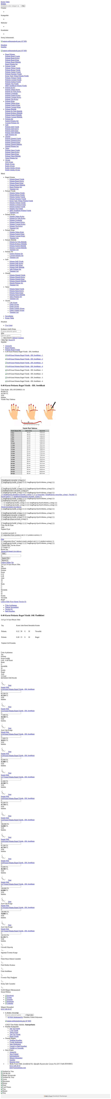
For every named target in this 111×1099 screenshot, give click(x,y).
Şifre (2, 333)
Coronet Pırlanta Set (12, 123)
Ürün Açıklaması (11, 605)
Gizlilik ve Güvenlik (17, 1048)
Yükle (3, 553)
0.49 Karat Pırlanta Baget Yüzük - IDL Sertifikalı (17, 841)
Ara (23, 6)
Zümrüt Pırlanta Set (12, 146)
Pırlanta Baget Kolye (12, 58)
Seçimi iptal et (6, 496)
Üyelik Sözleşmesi (16, 1042)
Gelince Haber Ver (7, 562)
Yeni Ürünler (14, 1054)
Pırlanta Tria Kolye (11, 99)
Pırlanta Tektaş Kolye (12, 90)
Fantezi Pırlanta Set (11, 121)
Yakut (7, 148)
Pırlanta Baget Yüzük (12, 56)
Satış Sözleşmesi (15, 1044)
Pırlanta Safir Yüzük (12, 127)
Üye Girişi (8, 325)
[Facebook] (9, 996)
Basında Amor (14, 1062)
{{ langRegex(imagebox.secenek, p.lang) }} (26, 496)
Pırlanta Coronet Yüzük (13, 80)
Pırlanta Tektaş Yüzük (12, 68)
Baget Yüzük (14, 1036)
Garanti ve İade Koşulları (18, 1046)
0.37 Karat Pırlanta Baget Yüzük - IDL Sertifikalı (17, 777)
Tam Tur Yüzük (15, 1034)
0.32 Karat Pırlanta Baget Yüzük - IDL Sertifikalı (17, 711)
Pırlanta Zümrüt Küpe (12, 142)
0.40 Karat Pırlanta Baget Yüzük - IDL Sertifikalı (17, 798)
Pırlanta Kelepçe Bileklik (13, 113)
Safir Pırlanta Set (11, 135)
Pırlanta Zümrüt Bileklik (13, 144)
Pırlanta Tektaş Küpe (12, 103)
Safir (6, 125)
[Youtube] (9, 999)
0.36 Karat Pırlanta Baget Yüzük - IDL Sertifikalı (17, 689)
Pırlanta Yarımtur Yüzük (13, 74)
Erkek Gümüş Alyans (12, 170)
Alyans (7, 160)
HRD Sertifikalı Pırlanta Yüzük (16, 86)
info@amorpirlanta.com (18, 1068)
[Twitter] (8, 997)
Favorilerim (9, 316)
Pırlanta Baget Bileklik (13, 62)
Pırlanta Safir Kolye (12, 129)
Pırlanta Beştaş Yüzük (12, 70)
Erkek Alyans (10, 164)
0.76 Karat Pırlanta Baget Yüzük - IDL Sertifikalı (17, 907)
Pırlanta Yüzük (10, 66)
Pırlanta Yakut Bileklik (13, 156)
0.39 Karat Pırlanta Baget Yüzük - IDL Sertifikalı (17, 755)
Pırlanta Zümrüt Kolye (13, 140)
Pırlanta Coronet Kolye (13, 97)
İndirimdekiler (14, 1056)
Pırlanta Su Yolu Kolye (13, 91)
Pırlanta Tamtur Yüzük (13, 72)
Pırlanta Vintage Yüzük (13, 78)
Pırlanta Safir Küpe (11, 131)
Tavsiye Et (22, 602)
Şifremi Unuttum (18, 338)
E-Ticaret (50, 1096)
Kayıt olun (30, 1015)
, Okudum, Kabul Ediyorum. (25, 1017)
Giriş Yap (4, 340)
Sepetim (12, 1060)
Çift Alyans (9, 162)
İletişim (3, 4)
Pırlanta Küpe (10, 101)
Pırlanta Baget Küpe (12, 60)
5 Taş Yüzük (14, 1030)
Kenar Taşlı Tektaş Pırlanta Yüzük (17, 76)
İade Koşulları (10, 611)
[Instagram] (9, 1001)
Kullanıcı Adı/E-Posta (8, 329)
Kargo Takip (5, 2)
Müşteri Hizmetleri (16, 1058)
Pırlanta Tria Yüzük (12, 84)
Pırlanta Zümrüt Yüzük (13, 138)
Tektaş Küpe (14, 1032)
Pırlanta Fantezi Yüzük (13, 82)
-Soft (46, 1096)
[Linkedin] (9, 1003)
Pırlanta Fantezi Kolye (12, 95)
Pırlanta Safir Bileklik (12, 133)
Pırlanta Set (9, 119)
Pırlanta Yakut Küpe (12, 154)
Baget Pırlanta (10, 54)
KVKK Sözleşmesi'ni (15, 1017)
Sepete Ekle (5, 558)
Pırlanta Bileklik (10, 109)
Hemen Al (5, 560)
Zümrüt (7, 136)
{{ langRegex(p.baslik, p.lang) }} (27, 482)
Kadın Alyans (10, 166)
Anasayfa (8, 346)
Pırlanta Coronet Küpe (13, 107)
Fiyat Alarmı (14, 602)
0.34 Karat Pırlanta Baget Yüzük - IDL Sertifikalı (17, 734)
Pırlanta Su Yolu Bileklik (13, 111)
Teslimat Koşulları (16, 1040)
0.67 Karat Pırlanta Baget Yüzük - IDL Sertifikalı (17, 931)
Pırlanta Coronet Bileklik (13, 117)
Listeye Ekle (5, 602)
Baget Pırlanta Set (11, 64)
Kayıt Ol (12, 340)
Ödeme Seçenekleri (12, 607)
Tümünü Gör (14, 189)
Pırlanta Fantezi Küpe (12, 105)
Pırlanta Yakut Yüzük (12, 150)
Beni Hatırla (7, 338)
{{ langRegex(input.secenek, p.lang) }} (14, 519)
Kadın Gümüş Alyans (12, 168)
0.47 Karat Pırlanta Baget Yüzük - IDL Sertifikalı (17, 884)
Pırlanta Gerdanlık (11, 93)
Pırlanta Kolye (10, 88)
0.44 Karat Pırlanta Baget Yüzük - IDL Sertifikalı (17, 820)
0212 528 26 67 (6, 1009)
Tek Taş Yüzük (15, 1028)
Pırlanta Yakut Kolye (12, 152)
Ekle (2, 539)
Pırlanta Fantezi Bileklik (13, 115)
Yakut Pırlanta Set (11, 158)
